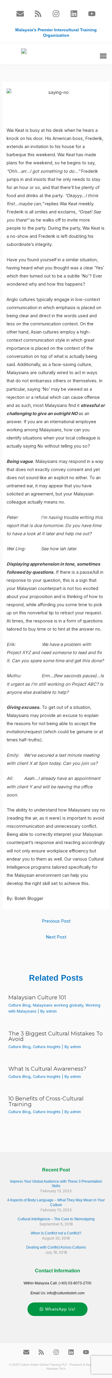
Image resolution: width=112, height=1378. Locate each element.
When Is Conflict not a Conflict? (56, 1233)
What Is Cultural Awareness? (47, 1068)
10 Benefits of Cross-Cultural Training (46, 1101)
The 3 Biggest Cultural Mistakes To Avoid (55, 1036)
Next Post (56, 937)
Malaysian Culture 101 (37, 997)
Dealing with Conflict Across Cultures (56, 1247)
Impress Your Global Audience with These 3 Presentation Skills (56, 1183)
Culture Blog (19, 1005)
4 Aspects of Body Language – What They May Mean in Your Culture (56, 1202)
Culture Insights (47, 1046)
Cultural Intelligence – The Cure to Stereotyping (56, 1219)
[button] (103, 55)
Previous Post (56, 921)
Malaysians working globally (58, 1005)
